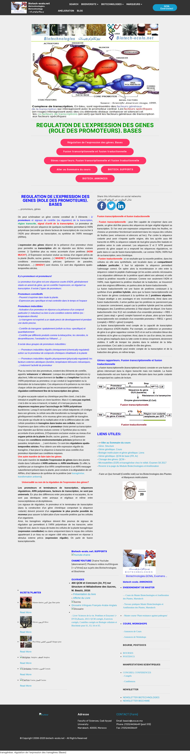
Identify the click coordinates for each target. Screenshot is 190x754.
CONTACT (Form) (127, 714)
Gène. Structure (106, 446)
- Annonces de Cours (132, 631)
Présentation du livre (84, 594)
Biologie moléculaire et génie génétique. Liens (121, 453)
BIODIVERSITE (88, 4)
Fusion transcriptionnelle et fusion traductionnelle (95, 151)
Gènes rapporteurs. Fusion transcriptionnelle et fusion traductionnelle (95, 160)
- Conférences (129, 681)
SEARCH (73, 4)
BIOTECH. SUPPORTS (120, 169)
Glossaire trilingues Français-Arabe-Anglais (94, 605)
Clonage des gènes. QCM (111, 459)
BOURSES (128, 653)
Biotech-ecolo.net (39, 7)
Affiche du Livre (81, 598)
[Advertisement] (43, 571)
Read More (25, 612)
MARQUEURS (133, 4)
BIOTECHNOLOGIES (111, 4)
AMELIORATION (66, 10)
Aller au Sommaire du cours (74, 169)
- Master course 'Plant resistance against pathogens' (145, 615)
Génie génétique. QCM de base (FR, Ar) (118, 456)
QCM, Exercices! (167, 7)
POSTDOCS (129, 656)
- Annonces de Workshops (134, 637)
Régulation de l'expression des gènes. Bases (95, 142)
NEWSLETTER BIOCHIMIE (136, 700)
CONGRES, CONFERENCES (137, 672)
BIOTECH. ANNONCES (95, 178)
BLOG (80, 10)
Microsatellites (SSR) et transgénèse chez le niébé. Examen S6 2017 (132, 463)
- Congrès (127, 676)
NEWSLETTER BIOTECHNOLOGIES (141, 697)
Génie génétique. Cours (110, 449)
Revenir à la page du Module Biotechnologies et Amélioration (128, 466)
